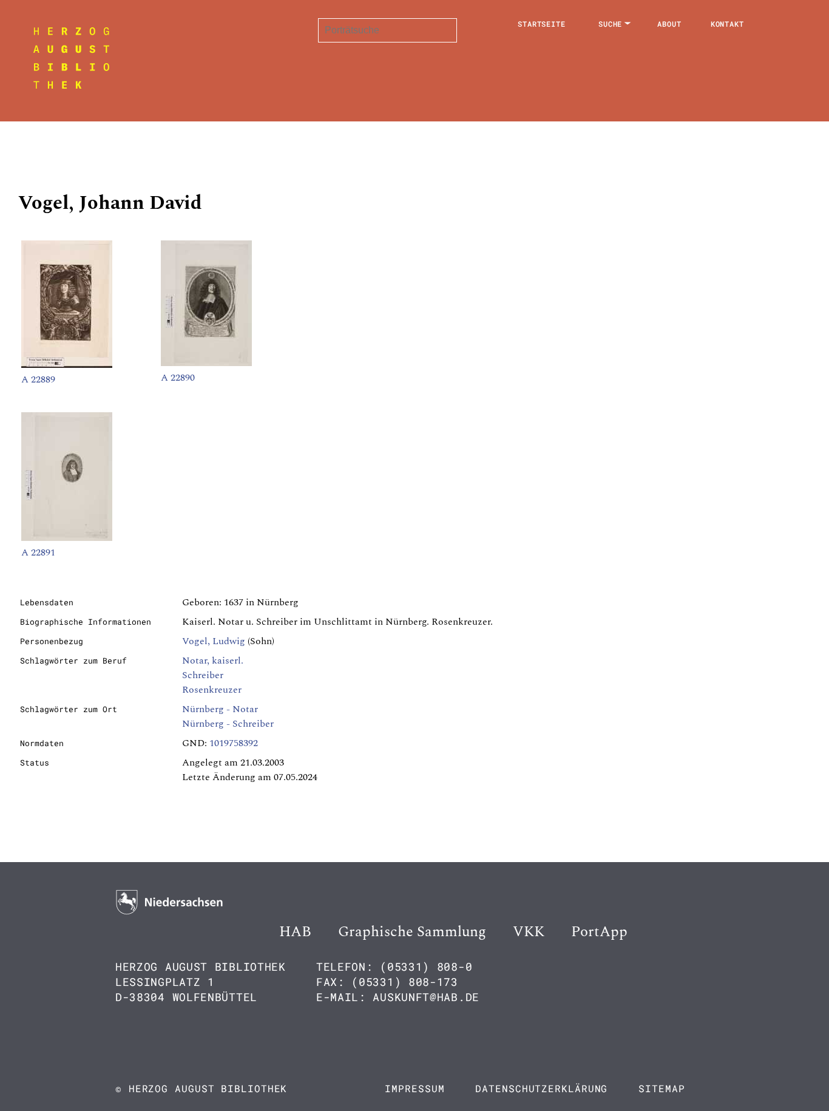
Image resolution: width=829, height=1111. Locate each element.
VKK (528, 932)
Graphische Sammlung (412, 932)
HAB (295, 932)
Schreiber (202, 675)
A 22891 (38, 552)
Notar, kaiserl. (212, 660)
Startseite (542, 24)
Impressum (414, 1088)
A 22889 (38, 379)
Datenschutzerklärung (541, 1088)
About (669, 24)
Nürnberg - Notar (220, 709)
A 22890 (178, 377)
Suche (610, 24)
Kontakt (727, 24)
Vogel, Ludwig (213, 641)
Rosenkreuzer (212, 689)
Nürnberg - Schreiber (228, 723)
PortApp (599, 932)
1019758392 (233, 743)
